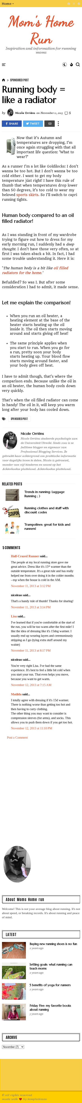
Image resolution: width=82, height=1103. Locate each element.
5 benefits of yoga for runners (50, 985)
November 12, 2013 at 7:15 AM (31, 685)
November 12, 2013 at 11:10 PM (31, 728)
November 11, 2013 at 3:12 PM (31, 586)
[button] (8, 3)
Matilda (16, 694)
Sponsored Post (19, 80)
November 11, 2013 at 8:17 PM (31, 650)
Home (7, 4)
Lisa (14, 616)
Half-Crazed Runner (25, 556)
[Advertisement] (41, 794)
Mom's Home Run (41, 30)
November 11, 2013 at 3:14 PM (31, 607)
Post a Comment (17, 737)
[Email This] (49, 123)
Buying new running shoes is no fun (53, 944)
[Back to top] (72, 1093)
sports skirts (27, 195)
